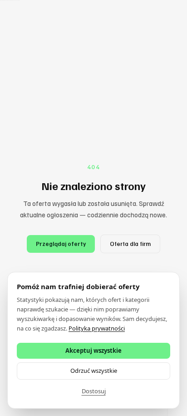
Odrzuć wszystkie (93, 370)
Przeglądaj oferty (61, 243)
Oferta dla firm (130, 243)
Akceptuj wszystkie (93, 350)
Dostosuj (94, 391)
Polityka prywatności (97, 328)
